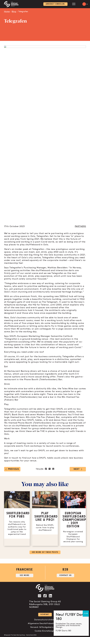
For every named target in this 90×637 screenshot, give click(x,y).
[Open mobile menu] (73, 3)
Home (7, 11)
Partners (80, 226)
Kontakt (45, 614)
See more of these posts (45, 552)
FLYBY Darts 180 (63, 631)
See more (24, 575)
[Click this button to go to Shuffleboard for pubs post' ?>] (17, 518)
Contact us (65, 575)
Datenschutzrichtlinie (45, 620)
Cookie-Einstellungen (45, 631)
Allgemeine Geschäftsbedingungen (45, 623)
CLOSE (86, 613)
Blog (14, 11)
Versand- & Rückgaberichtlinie (45, 627)
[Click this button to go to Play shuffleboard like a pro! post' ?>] (45, 518)
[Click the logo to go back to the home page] (11, 4)
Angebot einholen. (55, 4)
